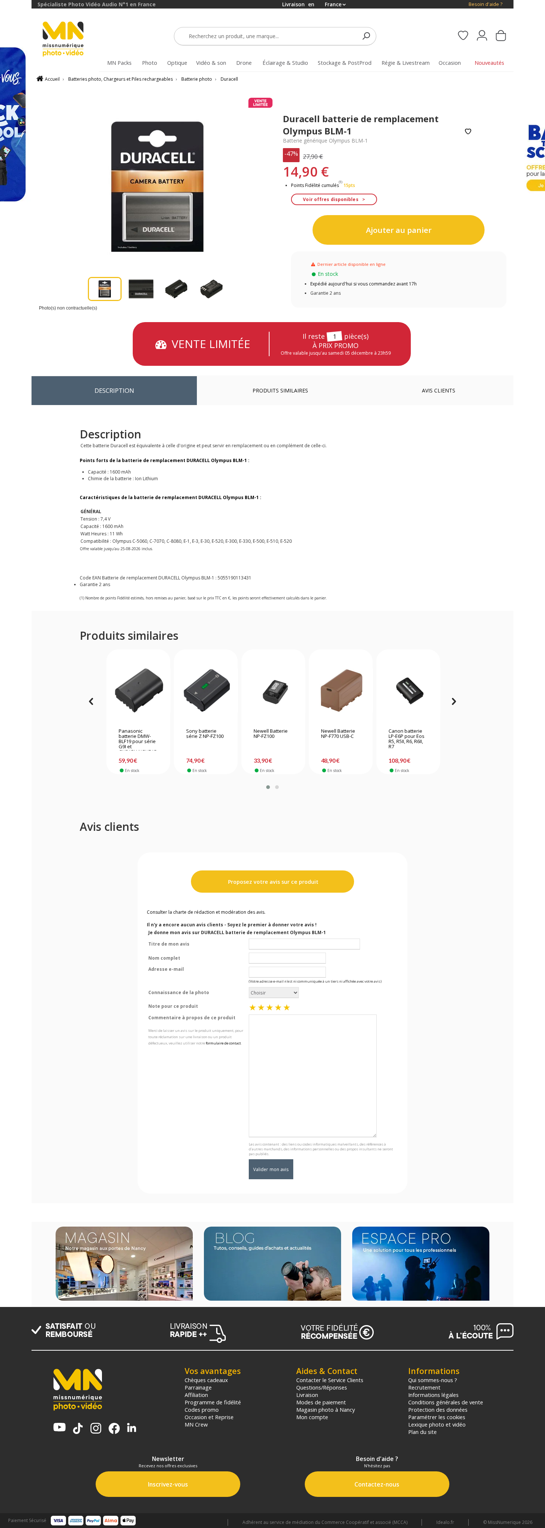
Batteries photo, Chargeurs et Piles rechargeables (120, 79)
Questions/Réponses (321, 1387)
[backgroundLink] (16, 764)
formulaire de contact (223, 1043)
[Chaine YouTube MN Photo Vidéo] (59, 1428)
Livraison (307, 1394)
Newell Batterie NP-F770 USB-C (338, 733)
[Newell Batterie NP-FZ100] (273, 690)
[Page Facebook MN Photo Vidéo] (114, 1429)
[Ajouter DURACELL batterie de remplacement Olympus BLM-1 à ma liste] (468, 132)
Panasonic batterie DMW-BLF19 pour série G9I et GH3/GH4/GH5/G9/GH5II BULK (138, 739)
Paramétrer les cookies (436, 1417)
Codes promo (202, 1409)
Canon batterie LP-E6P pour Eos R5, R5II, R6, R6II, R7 (407, 739)
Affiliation (196, 1394)
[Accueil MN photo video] (71, 39)
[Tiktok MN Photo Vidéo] (78, 1429)
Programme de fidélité (213, 1402)
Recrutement (424, 1387)
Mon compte (312, 1417)
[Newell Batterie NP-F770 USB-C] (341, 690)
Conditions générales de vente (445, 1402)
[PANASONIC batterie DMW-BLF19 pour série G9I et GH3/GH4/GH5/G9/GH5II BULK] (138, 690)
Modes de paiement (321, 1402)
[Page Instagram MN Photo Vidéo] (95, 1429)
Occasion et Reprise (209, 1417)
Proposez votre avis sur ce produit (272, 881)
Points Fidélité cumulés (315, 185)
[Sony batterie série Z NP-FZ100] (206, 690)
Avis (438, 390)
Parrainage (198, 1387)
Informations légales (433, 1394)
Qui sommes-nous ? (432, 1380)
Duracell (229, 79)
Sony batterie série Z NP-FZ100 (205, 733)
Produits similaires (280, 390)
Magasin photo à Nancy (325, 1409)
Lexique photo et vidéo (437, 1424)
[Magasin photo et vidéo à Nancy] (124, 1264)
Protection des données (438, 1409)
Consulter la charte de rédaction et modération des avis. (206, 912)
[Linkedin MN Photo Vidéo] (131, 1428)
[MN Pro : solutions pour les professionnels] (420, 1264)
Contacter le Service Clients (329, 1380)
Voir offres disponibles (330, 199)
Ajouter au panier (399, 230)
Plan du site (422, 1431)
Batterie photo (196, 79)
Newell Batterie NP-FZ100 (271, 733)
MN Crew (196, 1424)
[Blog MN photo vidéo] (272, 1264)
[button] (268, 787)
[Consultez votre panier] (501, 36)
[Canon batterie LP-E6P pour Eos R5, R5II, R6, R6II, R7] (408, 690)
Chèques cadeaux (206, 1380)
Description (114, 390)
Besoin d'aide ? (485, 4)
